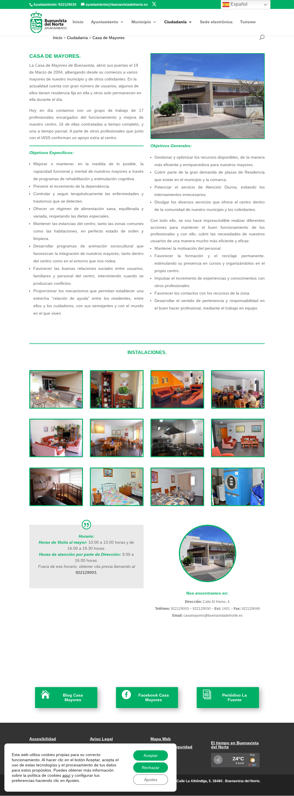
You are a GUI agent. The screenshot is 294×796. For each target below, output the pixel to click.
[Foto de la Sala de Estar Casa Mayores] (177, 406)
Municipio (141, 22)
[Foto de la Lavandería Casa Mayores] (238, 503)
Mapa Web (160, 739)
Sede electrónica (216, 22)
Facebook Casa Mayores (153, 697)
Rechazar (150, 767)
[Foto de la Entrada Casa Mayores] (56, 406)
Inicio (78, 22)
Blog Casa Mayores (73, 697)
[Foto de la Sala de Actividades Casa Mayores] (238, 406)
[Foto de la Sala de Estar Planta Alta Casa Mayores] (238, 455)
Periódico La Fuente (234, 697)
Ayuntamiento (104, 22)
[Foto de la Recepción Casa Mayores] (116, 406)
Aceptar (151, 755)
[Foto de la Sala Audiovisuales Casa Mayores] (56, 455)
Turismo (248, 22)
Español (238, 4)
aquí (66, 775)
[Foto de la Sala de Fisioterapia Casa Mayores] (56, 503)
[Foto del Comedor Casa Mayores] (116, 455)
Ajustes (150, 779)
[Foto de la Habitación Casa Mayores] (116, 503)
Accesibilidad (42, 739)
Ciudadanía (175, 22)
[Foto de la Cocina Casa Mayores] (177, 455)
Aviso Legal (101, 739)
